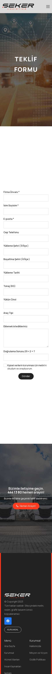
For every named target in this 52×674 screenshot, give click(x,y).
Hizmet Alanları (12, 659)
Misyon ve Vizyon (38, 652)
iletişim (15, 498)
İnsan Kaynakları (12, 666)
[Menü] (48, 6)
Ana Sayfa (9, 646)
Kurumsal (9, 652)
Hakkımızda (35, 646)
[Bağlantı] (18, 6)
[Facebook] (8, 621)
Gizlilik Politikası (37, 659)
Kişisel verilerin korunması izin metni (25, 365)
